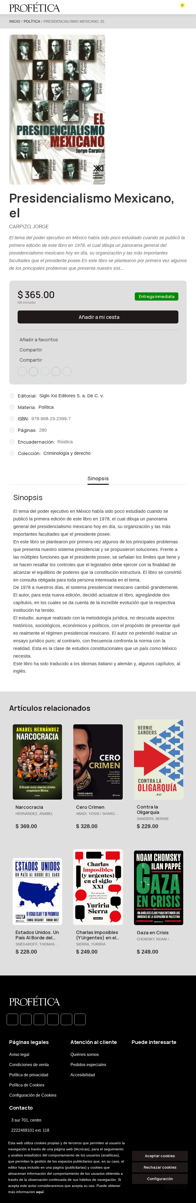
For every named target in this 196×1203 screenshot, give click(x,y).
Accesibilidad (82, 1075)
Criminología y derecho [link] (67, 453)
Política (32, 21)
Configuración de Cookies (32, 1095)
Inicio (14, 21)
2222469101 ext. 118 (30, 1130)
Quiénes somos (84, 1054)
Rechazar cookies (160, 1167)
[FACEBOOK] (26, 1019)
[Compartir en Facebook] (22, 371)
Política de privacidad (28, 1075)
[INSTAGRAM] (53, 1019)
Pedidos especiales (88, 1065)
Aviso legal (19, 1054)
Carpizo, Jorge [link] (29, 226)
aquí (40, 1192)
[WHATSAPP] (12, 1019)
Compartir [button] (31, 350)
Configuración (160, 1178)
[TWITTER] (39, 1019)
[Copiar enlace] (67, 371)
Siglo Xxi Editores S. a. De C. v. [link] (71, 395)
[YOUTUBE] (80, 1019)
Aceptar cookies (160, 1155)
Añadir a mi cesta (99, 317)
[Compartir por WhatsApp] (44, 371)
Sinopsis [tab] (98, 478)
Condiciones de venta (29, 1065)
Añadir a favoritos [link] (39, 339)
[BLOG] (66, 1019)
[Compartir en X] (33, 371)
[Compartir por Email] (55, 371)
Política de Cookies (26, 1085)
